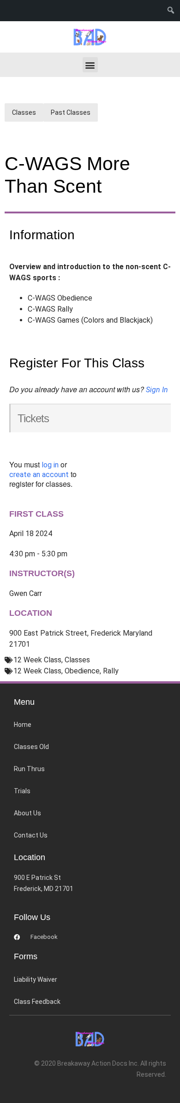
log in (50, 464)
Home (22, 724)
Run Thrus (29, 769)
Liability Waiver (35, 979)
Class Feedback (37, 1001)
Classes (24, 112)
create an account (39, 474)
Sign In (157, 389)
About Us (27, 813)
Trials (22, 791)
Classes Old (31, 746)
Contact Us (31, 835)
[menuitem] (173, 10)
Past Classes (70, 112)
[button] (90, 64)
